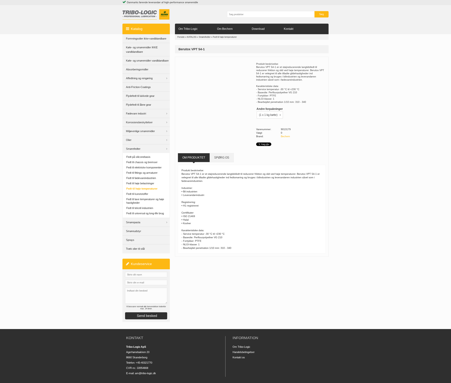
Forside (181, 37)
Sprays (130, 239)
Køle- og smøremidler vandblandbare (147, 60)
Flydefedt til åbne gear (138, 104)
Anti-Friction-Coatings (138, 87)
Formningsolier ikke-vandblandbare (146, 38)
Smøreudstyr (133, 231)
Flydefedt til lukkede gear (140, 95)
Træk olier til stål (135, 248)
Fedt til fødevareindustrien (141, 178)
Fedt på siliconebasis (138, 156)
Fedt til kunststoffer (137, 193)
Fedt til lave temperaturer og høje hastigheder (145, 201)
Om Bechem (225, 28)
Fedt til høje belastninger (140, 183)
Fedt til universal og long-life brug (145, 213)
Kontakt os (239, 357)
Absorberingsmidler (137, 69)
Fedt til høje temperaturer (141, 188)
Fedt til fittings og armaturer (141, 172)
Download (258, 28)
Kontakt (288, 28)
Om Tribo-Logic (188, 28)
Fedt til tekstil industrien (139, 207)
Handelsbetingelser (244, 352)
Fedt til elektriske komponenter (144, 167)
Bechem (285, 136)
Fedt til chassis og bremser (141, 162)
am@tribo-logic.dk (145, 373)
